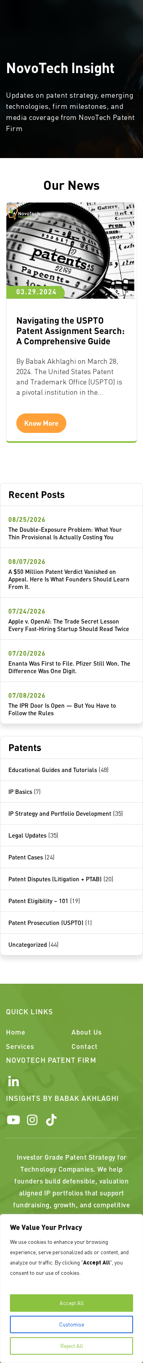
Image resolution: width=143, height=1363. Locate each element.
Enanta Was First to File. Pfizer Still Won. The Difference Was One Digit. (69, 667)
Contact (85, 1046)
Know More (41, 423)
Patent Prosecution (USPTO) (45, 923)
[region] (71, 1288)
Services (20, 1046)
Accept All (72, 1302)
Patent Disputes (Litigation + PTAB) (55, 879)
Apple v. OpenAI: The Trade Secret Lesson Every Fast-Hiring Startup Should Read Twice (68, 625)
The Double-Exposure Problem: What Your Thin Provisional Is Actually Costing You (65, 533)
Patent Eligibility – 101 (38, 901)
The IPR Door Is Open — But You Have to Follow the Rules (62, 709)
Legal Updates (27, 835)
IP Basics (20, 791)
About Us (87, 1031)
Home (15, 1031)
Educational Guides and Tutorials (52, 770)
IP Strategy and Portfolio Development (59, 813)
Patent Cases (25, 857)
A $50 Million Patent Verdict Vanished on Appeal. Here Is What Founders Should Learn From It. (68, 579)
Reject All (71, 1345)
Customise (71, 1324)
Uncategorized (27, 944)
